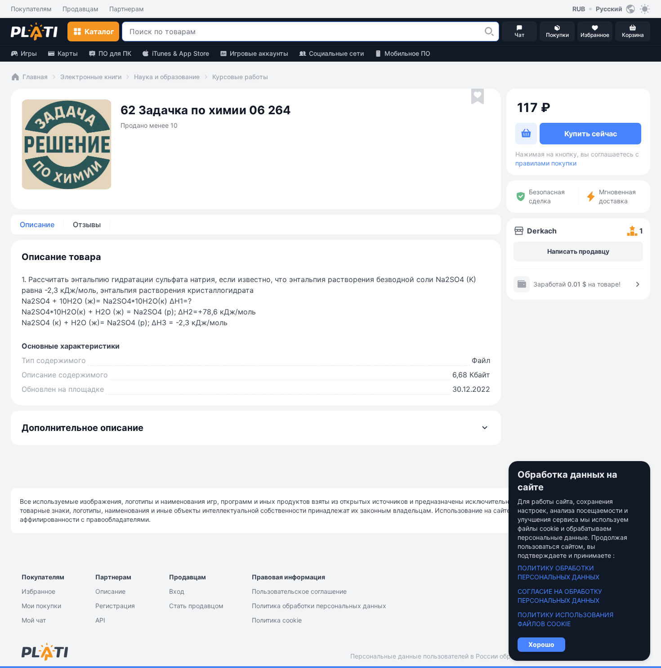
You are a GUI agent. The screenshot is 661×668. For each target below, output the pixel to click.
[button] (489, 31)
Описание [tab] (37, 224)
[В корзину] (526, 133)
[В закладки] (478, 96)
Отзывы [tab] (87, 224)
